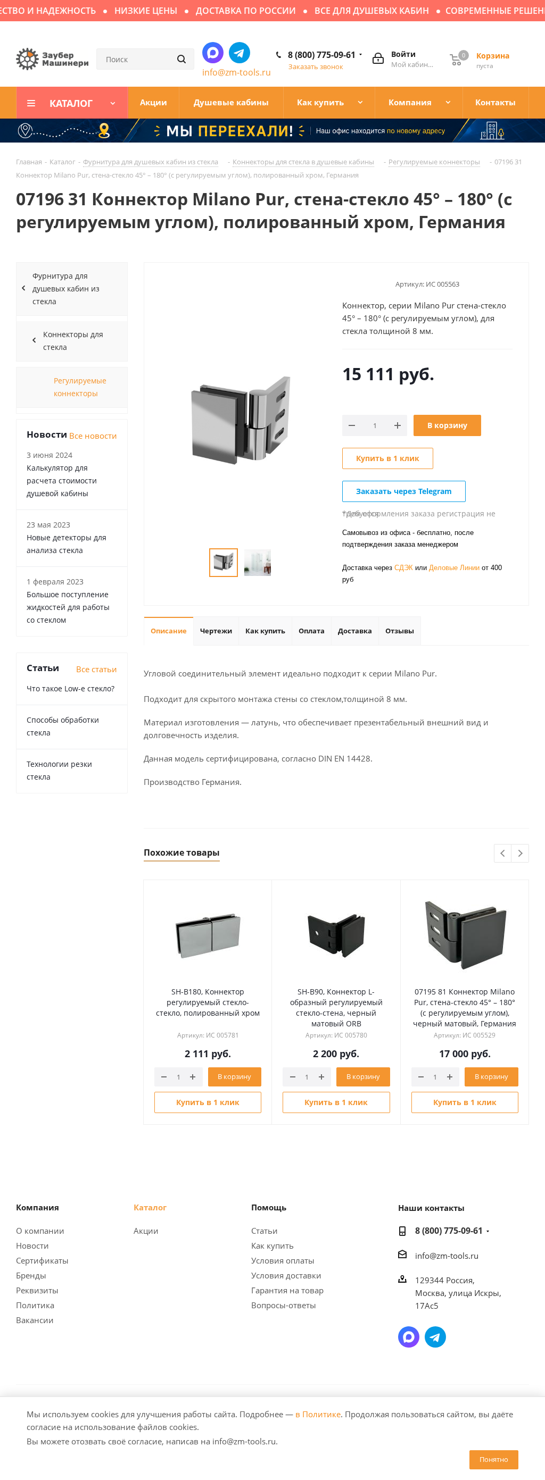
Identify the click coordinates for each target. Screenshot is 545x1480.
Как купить (272, 1245)
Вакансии (35, 1320)
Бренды (31, 1275)
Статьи (264, 1230)
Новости (32, 1245)
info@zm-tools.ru (236, 72)
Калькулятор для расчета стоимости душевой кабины (62, 480)
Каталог (150, 1207)
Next (520, 853)
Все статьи (96, 669)
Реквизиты (37, 1290)
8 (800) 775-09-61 (322, 55)
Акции (146, 1230)
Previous (503, 853)
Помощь (268, 1207)
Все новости (93, 435)
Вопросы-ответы (283, 1305)
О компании (40, 1230)
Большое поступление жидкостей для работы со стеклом (68, 607)
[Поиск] (181, 59)
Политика (35, 1305)
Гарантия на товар (287, 1290)
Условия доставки (286, 1275)
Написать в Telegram (239, 52)
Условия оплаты (283, 1260)
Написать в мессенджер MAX (213, 52)
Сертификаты (42, 1260)
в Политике (318, 1414)
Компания (37, 1207)
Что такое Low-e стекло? (70, 688)
